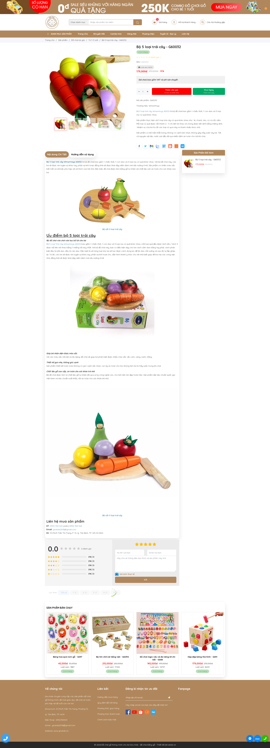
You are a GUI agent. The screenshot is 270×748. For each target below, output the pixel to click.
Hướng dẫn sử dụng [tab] (82, 154)
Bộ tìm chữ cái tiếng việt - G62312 (67, 657)
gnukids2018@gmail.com (64, 529)
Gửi (145, 580)
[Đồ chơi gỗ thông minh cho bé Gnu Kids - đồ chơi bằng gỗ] (52, 22)
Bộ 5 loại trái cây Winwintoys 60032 (153, 111)
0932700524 (61, 720)
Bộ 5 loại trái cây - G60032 (208, 159)
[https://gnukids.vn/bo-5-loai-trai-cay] (112, 201)
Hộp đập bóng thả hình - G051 (157, 657)
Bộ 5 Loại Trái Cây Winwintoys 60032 (63, 244)
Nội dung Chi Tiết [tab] (57, 154)
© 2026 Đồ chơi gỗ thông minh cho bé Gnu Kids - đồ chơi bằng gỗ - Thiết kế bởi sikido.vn (135, 744)
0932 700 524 (56, 526)
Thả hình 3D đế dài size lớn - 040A (202, 657)
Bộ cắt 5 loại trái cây (112, 229)
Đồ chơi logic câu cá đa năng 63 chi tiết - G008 (112, 658)
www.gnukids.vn (61, 731)
